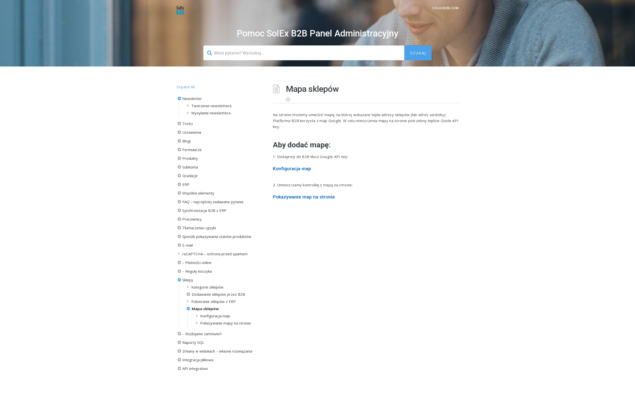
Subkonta (190, 166)
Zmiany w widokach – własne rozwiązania (217, 351)
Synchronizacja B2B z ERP (204, 210)
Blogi (186, 140)
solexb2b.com (445, 8)
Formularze (192, 149)
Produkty (190, 158)
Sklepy (187, 279)
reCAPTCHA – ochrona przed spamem (215, 253)
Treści (187, 123)
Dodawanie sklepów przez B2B (218, 294)
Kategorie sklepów (207, 287)
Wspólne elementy (198, 193)
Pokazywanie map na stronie (304, 197)
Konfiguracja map (215, 315)
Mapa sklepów (205, 308)
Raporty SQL (193, 342)
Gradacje (190, 175)
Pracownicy (192, 219)
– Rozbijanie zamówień (202, 333)
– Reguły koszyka (197, 271)
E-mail (187, 245)
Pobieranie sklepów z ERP (213, 301)
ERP (186, 184)
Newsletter (192, 98)
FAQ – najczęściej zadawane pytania (212, 201)
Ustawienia (191, 132)
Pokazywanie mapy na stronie (225, 323)
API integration (195, 368)
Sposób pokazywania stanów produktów (216, 236)
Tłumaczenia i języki (199, 227)
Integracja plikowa (197, 359)
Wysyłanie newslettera (210, 112)
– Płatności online (197, 262)
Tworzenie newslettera (211, 105)
